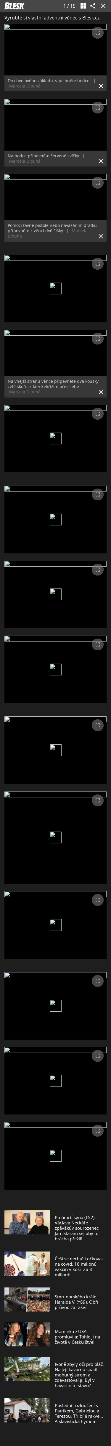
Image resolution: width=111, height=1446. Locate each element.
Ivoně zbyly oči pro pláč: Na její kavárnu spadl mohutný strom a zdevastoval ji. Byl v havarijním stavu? (79, 1374)
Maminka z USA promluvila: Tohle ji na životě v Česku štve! (77, 1336)
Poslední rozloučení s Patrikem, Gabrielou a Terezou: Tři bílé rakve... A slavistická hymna (79, 1413)
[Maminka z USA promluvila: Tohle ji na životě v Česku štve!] (27, 1336)
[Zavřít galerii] (102, 6)
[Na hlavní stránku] (14, 6)
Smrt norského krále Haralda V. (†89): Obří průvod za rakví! (76, 1302)
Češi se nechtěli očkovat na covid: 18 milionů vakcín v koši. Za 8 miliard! (79, 1266)
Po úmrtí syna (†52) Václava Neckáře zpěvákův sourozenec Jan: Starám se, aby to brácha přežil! (77, 1227)
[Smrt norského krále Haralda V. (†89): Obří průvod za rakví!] (27, 1301)
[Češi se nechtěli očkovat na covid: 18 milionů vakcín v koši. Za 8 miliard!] (27, 1267)
